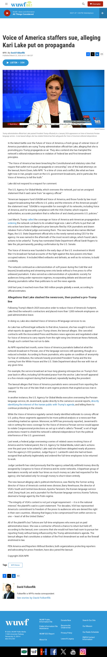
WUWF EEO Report (46, 634)
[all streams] (103, 13)
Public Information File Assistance (48, 627)
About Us (43, 640)
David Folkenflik (18, 52)
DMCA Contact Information (89, 638)
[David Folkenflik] (8, 591)
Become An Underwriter (66, 627)
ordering (12, 223)
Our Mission (87, 626)
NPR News (15, 565)
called (31, 219)
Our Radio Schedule (91, 632)
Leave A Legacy (67, 639)
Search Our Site (89, 620)
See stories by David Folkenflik (34, 597)
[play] (7, 13)
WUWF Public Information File (45, 621)
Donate (96, 4)
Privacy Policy (66, 633)
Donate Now (66, 620)
